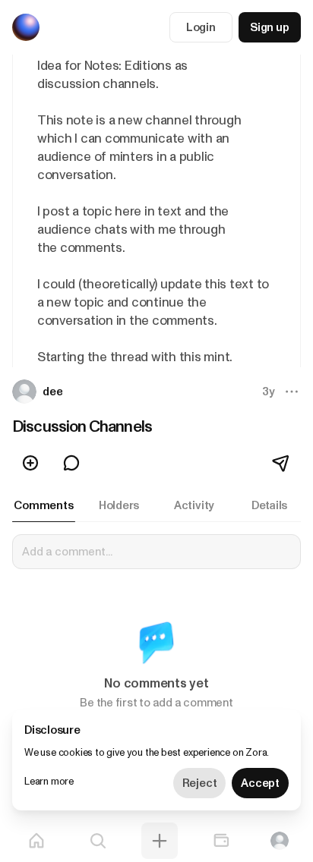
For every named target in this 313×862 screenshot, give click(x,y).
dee (52, 391)
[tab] (43, 505)
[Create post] (159, 841)
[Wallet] (221, 841)
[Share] (282, 463)
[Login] (279, 841)
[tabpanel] (156, 631)
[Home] (36, 841)
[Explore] (98, 841)
